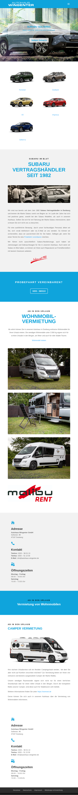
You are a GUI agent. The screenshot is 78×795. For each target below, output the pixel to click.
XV (23, 115)
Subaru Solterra (39, 40)
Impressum (38, 790)
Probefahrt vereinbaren (33, 237)
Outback (55, 90)
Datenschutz (27, 790)
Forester (22, 90)
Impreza (55, 115)
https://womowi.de (44, 692)
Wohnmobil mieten (39, 340)
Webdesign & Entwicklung (54, 790)
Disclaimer (16, 790)
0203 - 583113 (39, 291)
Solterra (22, 139)
